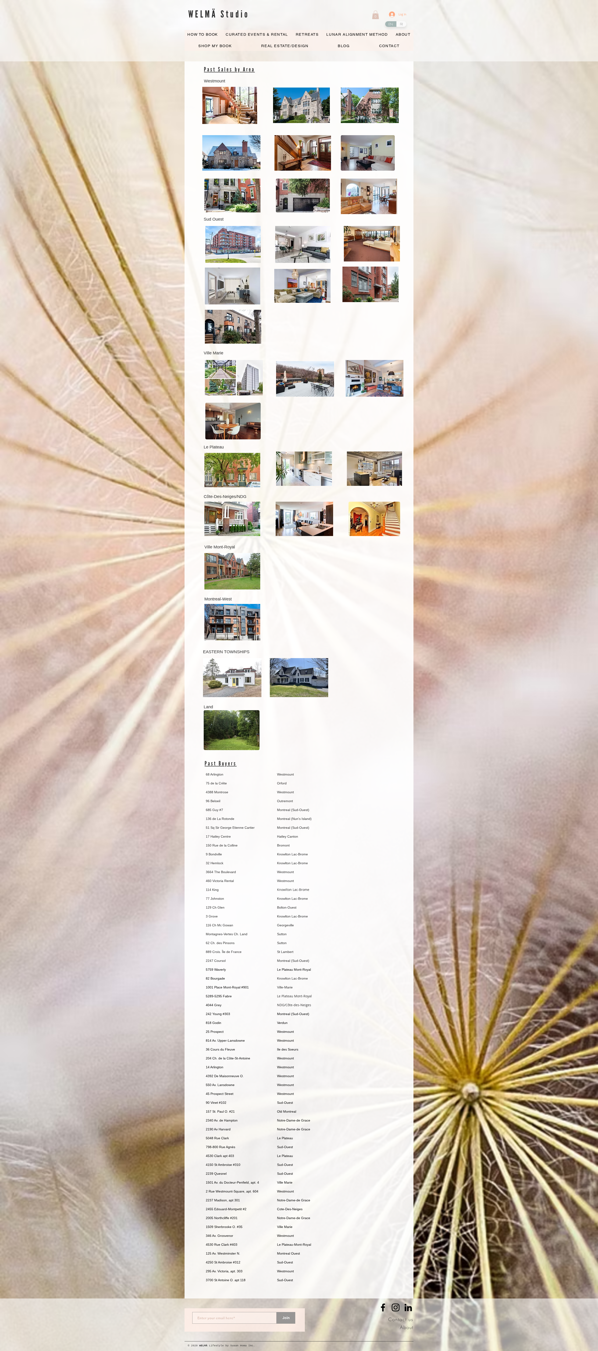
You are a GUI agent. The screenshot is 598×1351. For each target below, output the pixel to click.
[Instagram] (395, 1307)
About (406, 1327)
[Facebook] (383, 1307)
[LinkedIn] (408, 1307)
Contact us (400, 1319)
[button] (375, 15)
